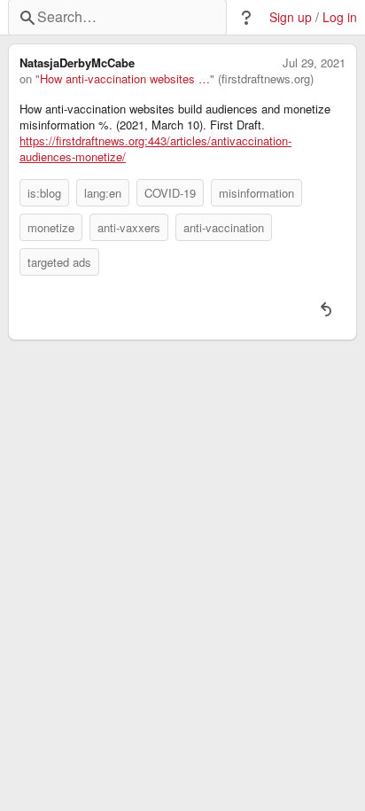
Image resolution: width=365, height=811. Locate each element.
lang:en (102, 193)
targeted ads (59, 262)
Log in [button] (339, 17)
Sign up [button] (290, 17)
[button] (246, 17)
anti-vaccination (223, 227)
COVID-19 (170, 193)
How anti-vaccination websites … (125, 79)
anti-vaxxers (128, 227)
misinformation (256, 193)
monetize (50, 227)
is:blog (44, 193)
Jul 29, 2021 (314, 63)
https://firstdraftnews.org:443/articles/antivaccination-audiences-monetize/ (155, 149)
